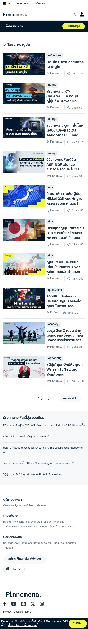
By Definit (52, 312)
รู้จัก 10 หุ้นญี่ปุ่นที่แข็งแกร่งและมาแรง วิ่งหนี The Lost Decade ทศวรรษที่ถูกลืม (43, 450)
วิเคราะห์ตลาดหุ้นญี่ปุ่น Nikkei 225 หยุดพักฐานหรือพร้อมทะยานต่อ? (38, 463)
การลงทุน (53, 324)
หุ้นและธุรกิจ (55, 290)
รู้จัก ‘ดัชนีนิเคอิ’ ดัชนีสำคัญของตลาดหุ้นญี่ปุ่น (27, 437)
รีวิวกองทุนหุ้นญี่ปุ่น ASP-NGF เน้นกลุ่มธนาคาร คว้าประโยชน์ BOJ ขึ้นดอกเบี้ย (44, 425)
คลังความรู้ (54, 55)
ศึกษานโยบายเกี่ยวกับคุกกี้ (22, 625)
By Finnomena (54, 347)
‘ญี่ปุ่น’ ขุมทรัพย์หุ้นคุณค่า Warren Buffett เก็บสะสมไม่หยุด (33, 474)
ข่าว (50, 187)
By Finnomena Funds (54, 73)
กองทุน (52, 85)
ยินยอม (78, 623)
